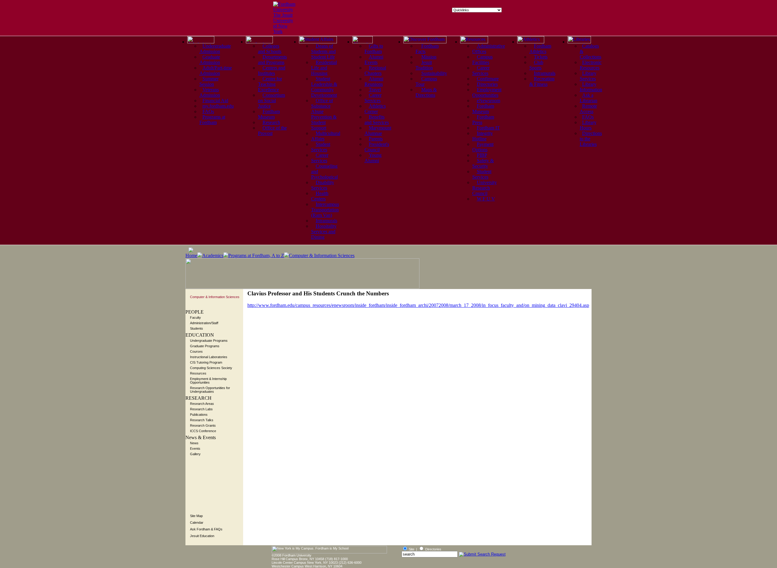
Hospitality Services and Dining (324, 232)
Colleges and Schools (269, 48)
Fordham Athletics (540, 48)
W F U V (486, 198)
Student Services (320, 147)
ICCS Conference (203, 431)
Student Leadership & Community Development (324, 87)
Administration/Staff (204, 323)
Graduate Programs (204, 346)
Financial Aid (215, 100)
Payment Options (483, 147)
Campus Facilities (482, 59)
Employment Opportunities (486, 92)
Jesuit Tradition (424, 65)
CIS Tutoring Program (206, 362)
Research (271, 122)
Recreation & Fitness (542, 81)
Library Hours (588, 125)
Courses (196, 351)
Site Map (196, 516)
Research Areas (202, 403)
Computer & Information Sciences (322, 255)
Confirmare (488, 78)
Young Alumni (373, 158)
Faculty (195, 317)
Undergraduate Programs (209, 340)
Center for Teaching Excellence (270, 84)
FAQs (208, 111)
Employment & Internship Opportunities (208, 380)
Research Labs (201, 409)
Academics (212, 255)
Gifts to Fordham (374, 48)
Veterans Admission (209, 92)
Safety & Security (483, 163)
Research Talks (201, 420)
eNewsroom (488, 100)
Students (196, 328)
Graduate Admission (209, 59)
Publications (199, 414)
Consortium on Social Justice (271, 100)
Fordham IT (488, 127)
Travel (375, 89)
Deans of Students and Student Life (323, 51)
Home (191, 255)
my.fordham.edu (218, 106)
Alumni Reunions (374, 81)
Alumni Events (374, 59)
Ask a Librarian (588, 97)
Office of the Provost (272, 130)
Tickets (541, 56)
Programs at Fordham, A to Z (256, 255)
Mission (428, 56)
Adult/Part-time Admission (215, 70)
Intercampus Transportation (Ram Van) (325, 210)
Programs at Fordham (212, 119)
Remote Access (588, 108)
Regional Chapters (375, 70)
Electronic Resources (591, 65)
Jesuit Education (202, 536)
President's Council (377, 147)
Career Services (319, 158)
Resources (198, 373)
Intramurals (326, 220)
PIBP (482, 155)
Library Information (591, 87)
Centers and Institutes (271, 70)
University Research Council (484, 188)
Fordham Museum (269, 114)
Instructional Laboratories (208, 357)
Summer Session (209, 81)
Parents (376, 138)
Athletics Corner (375, 108)
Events (195, 448)
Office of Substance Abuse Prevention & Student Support (324, 114)
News (194, 443)
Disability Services (322, 185)
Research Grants (203, 425)
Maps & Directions (426, 92)
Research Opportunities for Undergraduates (210, 389)
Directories (487, 84)
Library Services (588, 76)
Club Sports (536, 65)
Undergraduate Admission (215, 48)
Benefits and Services (377, 119)
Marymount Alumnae (378, 130)
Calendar (196, 522)
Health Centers (319, 196)
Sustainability (434, 73)
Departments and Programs (272, 59)
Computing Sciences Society (211, 368)
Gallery (195, 454)
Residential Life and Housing (324, 68)
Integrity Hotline (482, 136)
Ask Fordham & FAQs (206, 529)
